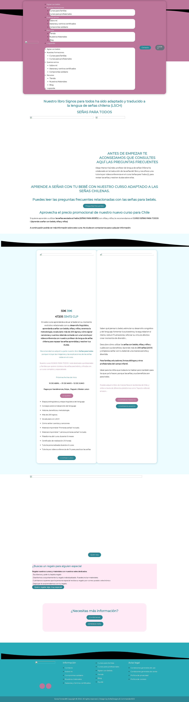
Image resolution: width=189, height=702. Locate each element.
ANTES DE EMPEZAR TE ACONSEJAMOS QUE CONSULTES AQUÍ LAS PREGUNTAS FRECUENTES (127, 157)
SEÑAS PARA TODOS (94, 112)
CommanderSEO (127, 699)
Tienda (52, 33)
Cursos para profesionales (60, 14)
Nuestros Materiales (58, 37)
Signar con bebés (53, 4)
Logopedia (51, 43)
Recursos (50, 30)
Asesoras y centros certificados (62, 24)
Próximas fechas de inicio (66, 377)
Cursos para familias (57, 11)
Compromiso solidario (58, 27)
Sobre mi (53, 21)
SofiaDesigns (113, 699)
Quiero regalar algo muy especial (48, 587)
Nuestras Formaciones (55, 8)
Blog (51, 40)
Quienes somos (53, 17)
